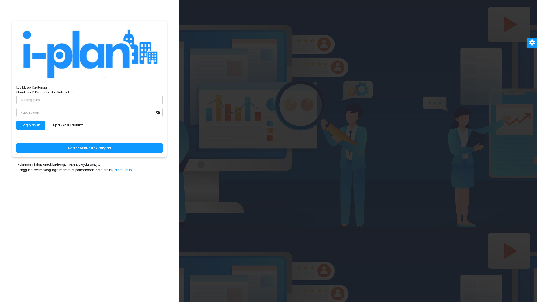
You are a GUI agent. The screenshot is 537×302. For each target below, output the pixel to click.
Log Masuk (31, 125)
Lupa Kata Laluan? (67, 125)
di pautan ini (123, 170)
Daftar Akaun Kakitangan (89, 148)
